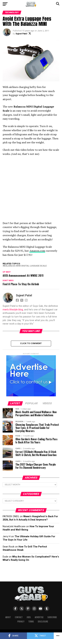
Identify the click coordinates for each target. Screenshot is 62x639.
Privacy (20, 621)
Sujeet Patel (21, 34)
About (8, 617)
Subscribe (52, 617)
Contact (19, 617)
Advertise (39, 617)
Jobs (29, 617)
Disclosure (43, 621)
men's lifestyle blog (13, 309)
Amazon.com (37, 251)
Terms (31, 621)
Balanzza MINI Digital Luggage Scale (25, 266)
